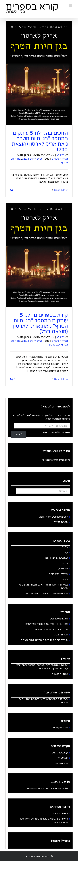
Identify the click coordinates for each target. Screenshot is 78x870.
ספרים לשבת (61, 634)
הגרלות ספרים (60, 158)
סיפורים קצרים (60, 727)
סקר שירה (63, 758)
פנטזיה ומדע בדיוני (58, 574)
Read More (61, 190)
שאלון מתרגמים (60, 674)
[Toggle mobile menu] (71, 5)
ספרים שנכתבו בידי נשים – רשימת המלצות (46, 593)
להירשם (19, 434)
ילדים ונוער (62, 568)
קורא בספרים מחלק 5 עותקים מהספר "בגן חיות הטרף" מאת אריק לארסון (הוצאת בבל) (40, 323)
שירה (65, 579)
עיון (66, 552)
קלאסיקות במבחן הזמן (56, 557)
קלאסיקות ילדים (60, 752)
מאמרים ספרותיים (59, 618)
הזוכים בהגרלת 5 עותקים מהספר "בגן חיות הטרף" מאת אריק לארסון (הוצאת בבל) (40, 141)
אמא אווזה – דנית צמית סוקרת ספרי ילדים (46, 624)
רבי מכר (64, 563)
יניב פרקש (54, 344)
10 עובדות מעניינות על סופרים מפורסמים (47, 788)
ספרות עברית (61, 763)
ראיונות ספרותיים (59, 813)
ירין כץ (60, 154)
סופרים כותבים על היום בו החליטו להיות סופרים (44, 640)
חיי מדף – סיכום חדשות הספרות (51, 629)
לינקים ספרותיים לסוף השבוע (53, 516)
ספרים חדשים (61, 522)
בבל (24, 158)
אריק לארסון (35, 158)
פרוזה (65, 547)
